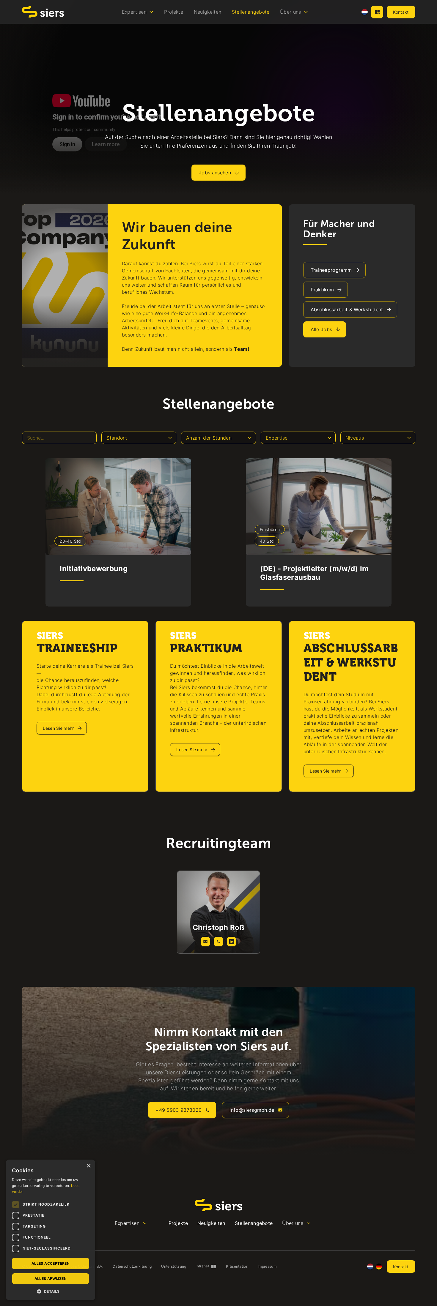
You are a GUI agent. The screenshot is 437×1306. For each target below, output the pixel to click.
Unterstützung (173, 1266)
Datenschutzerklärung (132, 1266)
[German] (379, 1267)
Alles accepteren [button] (51, 1263)
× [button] (88, 1166)
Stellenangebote (251, 12)
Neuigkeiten (207, 12)
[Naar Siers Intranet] (377, 12)
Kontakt (400, 12)
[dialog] (50, 1230)
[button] (138, 12)
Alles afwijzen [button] (50, 1278)
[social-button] (205, 941)
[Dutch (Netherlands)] (364, 12)
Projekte (173, 12)
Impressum (267, 1266)
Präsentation (237, 1266)
